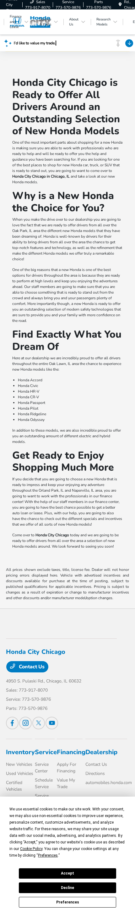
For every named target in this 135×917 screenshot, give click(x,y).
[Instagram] (25, 723)
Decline (67, 888)
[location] (120, 4)
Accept (67, 873)
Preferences (67, 902)
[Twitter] (38, 723)
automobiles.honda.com (108, 783)
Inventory (20, 752)
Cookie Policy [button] (31, 849)
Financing (71, 752)
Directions (95, 773)
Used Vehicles (19, 773)
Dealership (101, 752)
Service (46, 752)
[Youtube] (52, 723)
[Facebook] (12, 723)
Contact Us (31, 666)
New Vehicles (19, 764)
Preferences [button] (48, 855)
